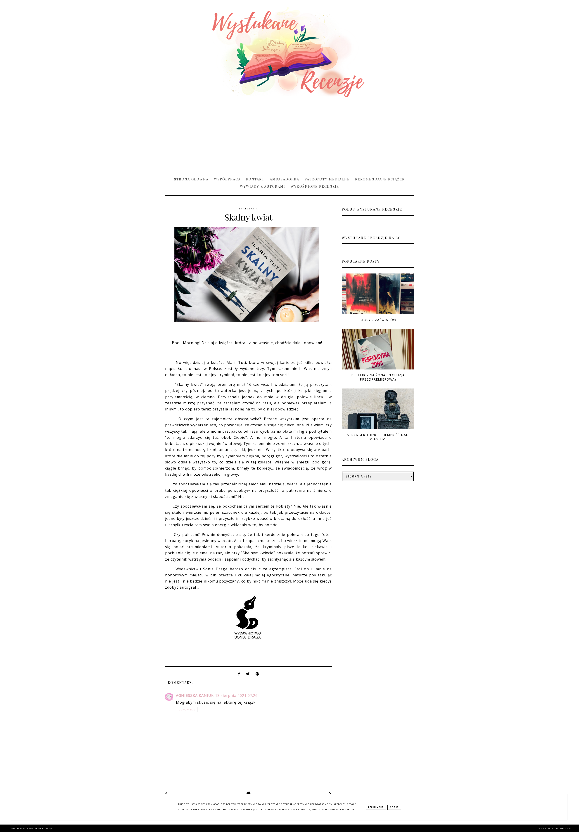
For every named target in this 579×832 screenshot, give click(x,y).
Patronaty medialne (327, 179)
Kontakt (255, 179)
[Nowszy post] (166, 793)
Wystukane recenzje (40, 828)
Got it (394, 807)
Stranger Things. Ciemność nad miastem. (378, 437)
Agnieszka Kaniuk (195, 695)
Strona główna (191, 179)
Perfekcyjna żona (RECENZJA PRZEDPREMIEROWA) (378, 377)
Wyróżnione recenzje (315, 186)
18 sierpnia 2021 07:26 (236, 695)
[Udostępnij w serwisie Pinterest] (257, 675)
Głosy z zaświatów (377, 320)
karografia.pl (563, 828)
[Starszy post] (330, 793)
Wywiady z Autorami (262, 186)
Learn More (375, 807)
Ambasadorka (284, 179)
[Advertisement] (289, 135)
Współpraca (227, 179)
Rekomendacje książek (380, 179)
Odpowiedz (186, 709)
